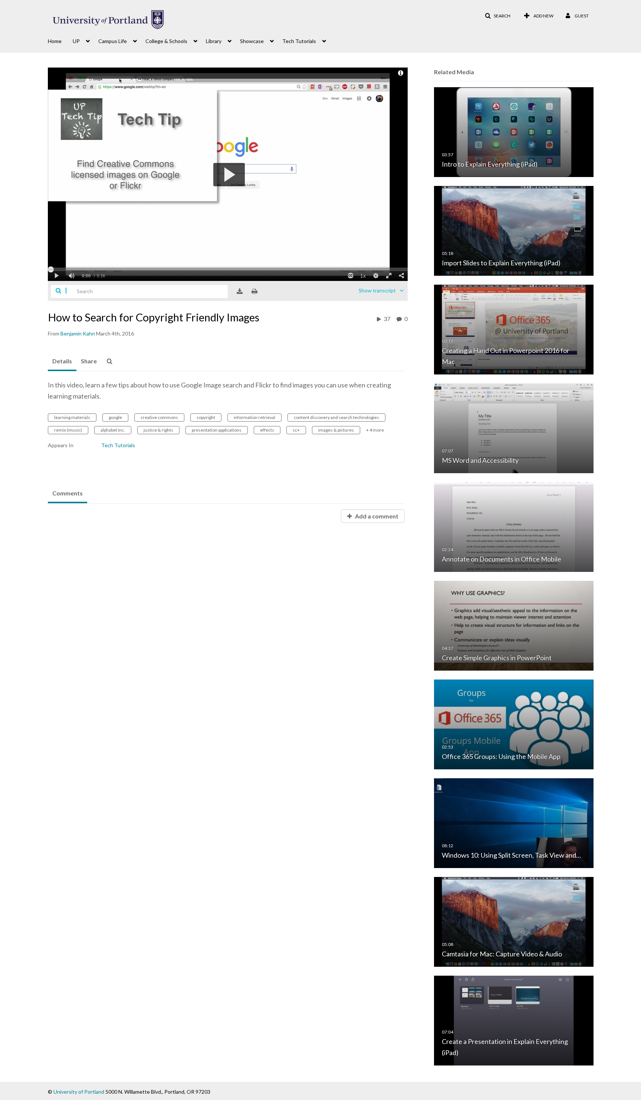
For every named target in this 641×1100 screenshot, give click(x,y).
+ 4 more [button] (375, 430)
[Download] (240, 291)
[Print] (254, 291)
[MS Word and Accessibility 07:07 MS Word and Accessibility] (514, 427)
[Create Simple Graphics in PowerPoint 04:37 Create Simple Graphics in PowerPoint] (514, 625)
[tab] (62, 361)
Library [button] (213, 41)
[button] (497, 16)
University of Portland (78, 1091)
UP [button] (76, 41)
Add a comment (376, 516)
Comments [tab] (67, 493)
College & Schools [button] (166, 41)
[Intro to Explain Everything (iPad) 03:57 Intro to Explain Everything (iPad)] (514, 131)
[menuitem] (60, 40)
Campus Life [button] (112, 41)
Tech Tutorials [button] (299, 41)
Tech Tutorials (118, 445)
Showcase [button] (252, 41)
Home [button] (55, 41)
